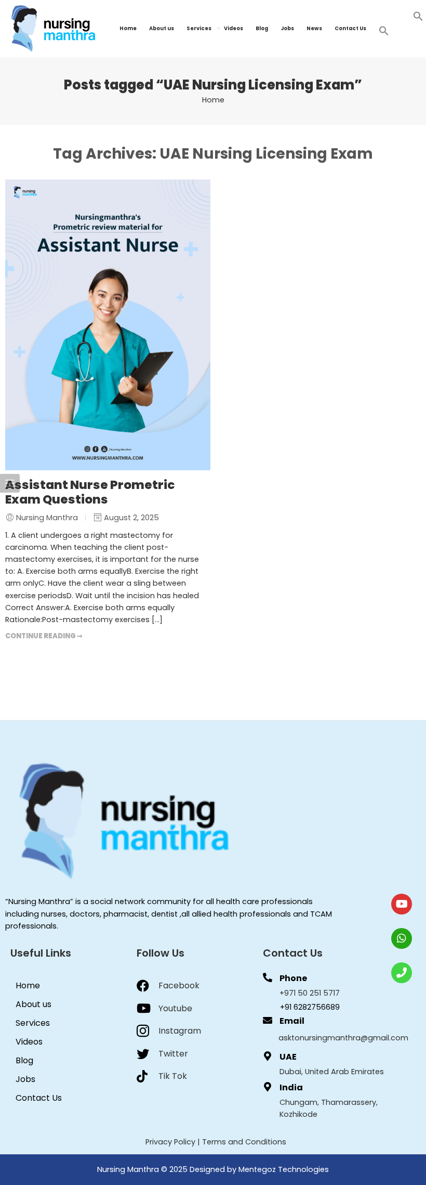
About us (161, 28)
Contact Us (350, 28)
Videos (233, 28)
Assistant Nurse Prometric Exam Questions (90, 492)
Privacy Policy (170, 1142)
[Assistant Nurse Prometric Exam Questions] (107, 324)
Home (128, 28)
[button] (418, 15)
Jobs (287, 28)
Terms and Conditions (244, 1142)
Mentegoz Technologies (283, 1169)
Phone (293, 978)
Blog (262, 28)
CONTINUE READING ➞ (44, 636)
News (314, 28)
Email (291, 1021)
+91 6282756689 (310, 1007)
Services (199, 28)
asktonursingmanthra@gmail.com (343, 1038)
